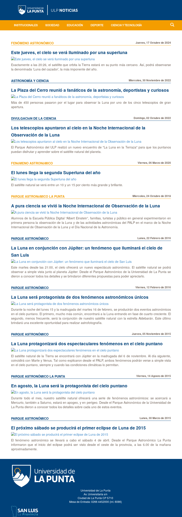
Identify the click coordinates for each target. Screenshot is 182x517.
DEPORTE (97, 25)
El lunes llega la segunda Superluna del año (56, 173)
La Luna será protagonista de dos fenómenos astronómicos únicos (79, 297)
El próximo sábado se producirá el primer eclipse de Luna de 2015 (78, 428)
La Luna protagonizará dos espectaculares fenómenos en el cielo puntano (87, 344)
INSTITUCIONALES (26, 25)
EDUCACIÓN (75, 25)
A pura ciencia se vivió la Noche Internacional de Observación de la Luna (85, 206)
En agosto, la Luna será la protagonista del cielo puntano (69, 386)
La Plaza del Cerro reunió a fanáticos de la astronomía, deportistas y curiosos (90, 90)
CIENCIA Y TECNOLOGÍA (126, 25)
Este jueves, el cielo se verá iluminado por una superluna (69, 52)
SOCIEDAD (52, 25)
